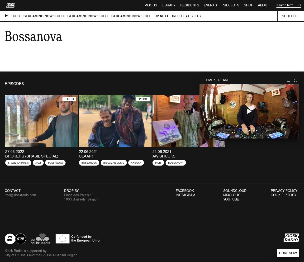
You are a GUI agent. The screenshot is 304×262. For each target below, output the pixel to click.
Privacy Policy (284, 191)
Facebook (185, 191)
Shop (248, 5)
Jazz (38, 162)
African (136, 162)
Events (210, 5)
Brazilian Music (18, 162)
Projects (230, 5)
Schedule (291, 16)
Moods (150, 5)
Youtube (231, 199)
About (263, 5)
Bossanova (55, 162)
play (249, 111)
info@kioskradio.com (20, 195)
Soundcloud (235, 191)
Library (169, 5)
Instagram (185, 195)
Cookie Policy (283, 195)
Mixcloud (231, 195)
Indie (158, 162)
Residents (189, 5)
